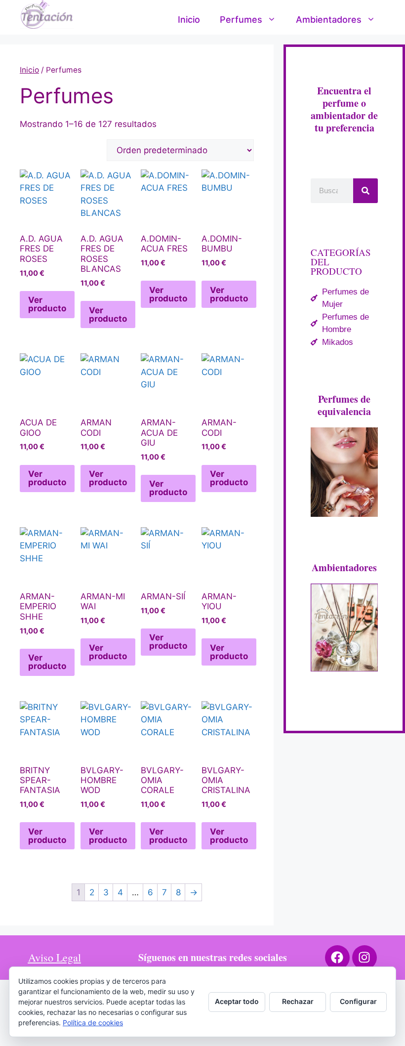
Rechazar (298, 1001)
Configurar (358, 1001)
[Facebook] (337, 957)
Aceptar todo (237, 1001)
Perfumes (241, 19)
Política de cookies (93, 1022)
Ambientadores (329, 19)
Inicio (189, 19)
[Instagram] (364, 957)
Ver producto (47, 304)
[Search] (365, 190)
